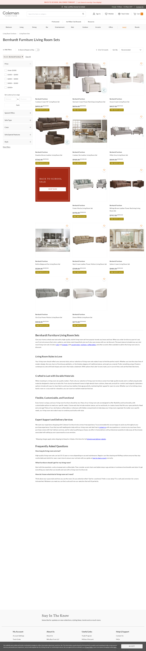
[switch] (37, 50)
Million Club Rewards (73, 22)
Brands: (6, 57)
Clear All (28, 57)
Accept (132, 646)
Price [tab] (6, 64)
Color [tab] (7, 127)
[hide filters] (8, 50)
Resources (91, 22)
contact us (102, 427)
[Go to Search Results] (83, 14)
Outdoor (85, 27)
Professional (55, 22)
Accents (98, 27)
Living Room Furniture (9, 33)
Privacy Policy (89, 647)
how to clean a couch (99, 458)
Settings (18, 636)
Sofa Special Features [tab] (12, 135)
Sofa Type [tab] (8, 120)
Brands (137, 27)
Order (17, 639)
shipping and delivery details (96, 439)
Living (21, 27)
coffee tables (91, 345)
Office (111, 27)
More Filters (6, 147)
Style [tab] (6, 142)
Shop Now (52, 189)
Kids (72, 27)
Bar (47, 27)
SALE (124, 27)
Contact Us (139, 7)
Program (87, 636)
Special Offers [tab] (10, 113)
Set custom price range (12, 95)
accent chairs (75, 345)
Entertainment (59, 27)
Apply (18, 105)
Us (50, 636)
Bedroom (9, 27)
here (115, 647)
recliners (84, 345)
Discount (88, 639)
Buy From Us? (53, 639)
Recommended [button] (126, 50)
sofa (57, 345)
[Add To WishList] (67, 63)
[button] (97, 14)
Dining (34, 27)
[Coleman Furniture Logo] (11, 16)
